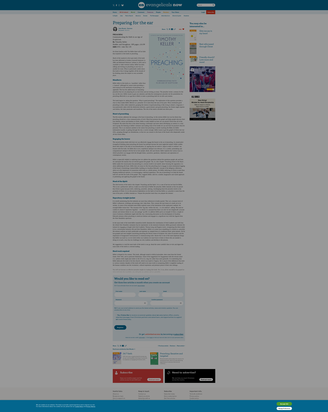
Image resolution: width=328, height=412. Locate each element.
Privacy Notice (90, 406)
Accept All (284, 404)
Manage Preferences (284, 408)
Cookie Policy (79, 406)
